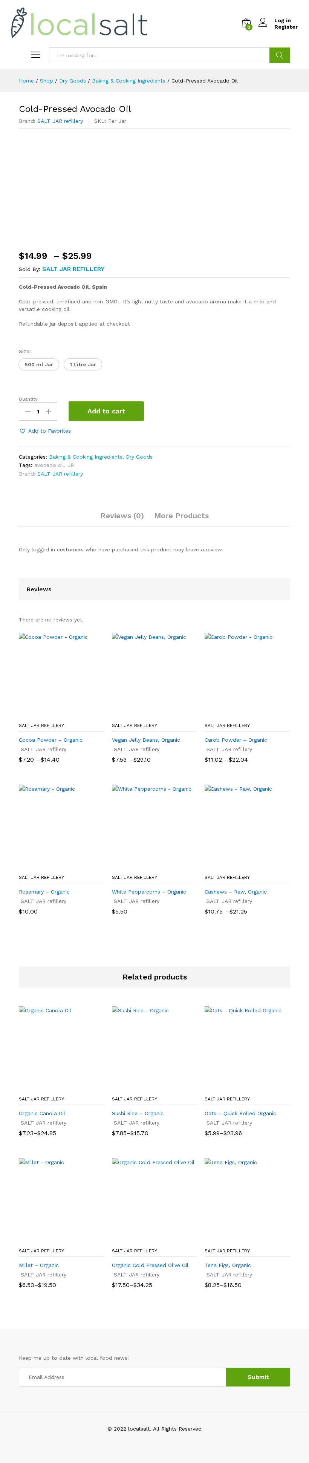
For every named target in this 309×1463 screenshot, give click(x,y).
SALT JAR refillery (60, 121)
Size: (25, 351)
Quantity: (28, 399)
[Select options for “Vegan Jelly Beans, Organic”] (145, 713)
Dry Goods (139, 457)
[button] (39, 364)
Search (279, 55)
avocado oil (49, 465)
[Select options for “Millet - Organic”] (52, 1239)
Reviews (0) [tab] (122, 515)
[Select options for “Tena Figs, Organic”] (239, 1239)
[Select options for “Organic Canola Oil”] (52, 1087)
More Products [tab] (181, 515)
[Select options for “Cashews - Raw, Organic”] (239, 865)
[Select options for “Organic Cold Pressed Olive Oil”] (145, 1239)
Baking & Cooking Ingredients (85, 457)
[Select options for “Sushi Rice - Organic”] (145, 1087)
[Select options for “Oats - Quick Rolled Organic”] (239, 1087)
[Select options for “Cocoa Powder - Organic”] (52, 713)
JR (70, 465)
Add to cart (106, 411)
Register (286, 27)
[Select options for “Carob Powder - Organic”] (239, 713)
